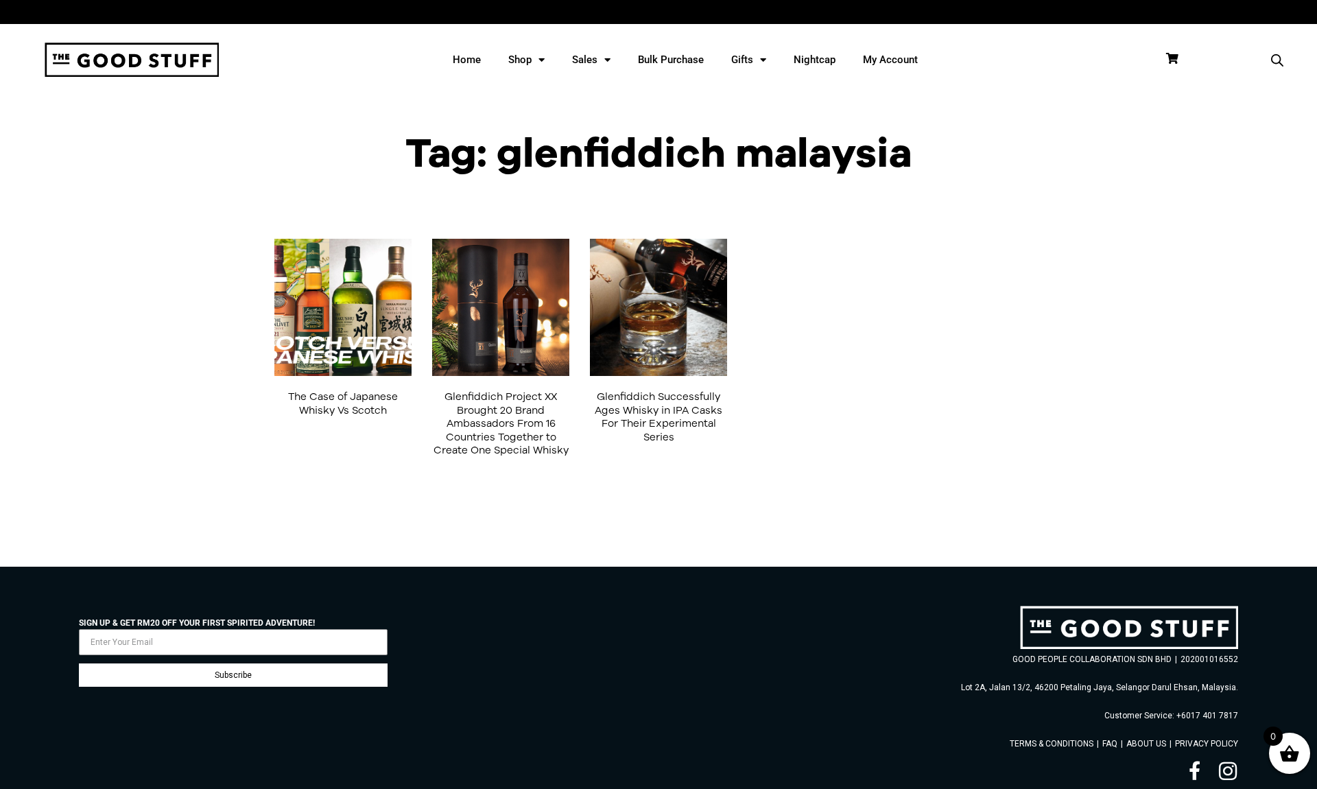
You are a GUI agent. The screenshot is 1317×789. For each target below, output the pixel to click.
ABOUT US (1146, 744)
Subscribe (233, 675)
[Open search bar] (1277, 60)
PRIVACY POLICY (1206, 744)
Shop (520, 60)
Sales (584, 60)
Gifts (742, 60)
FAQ (1109, 744)
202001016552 (1209, 659)
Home (467, 60)
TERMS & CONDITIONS (1051, 744)
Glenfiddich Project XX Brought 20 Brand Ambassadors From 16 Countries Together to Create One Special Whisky (501, 423)
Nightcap (814, 60)
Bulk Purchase (671, 60)
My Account (890, 60)
